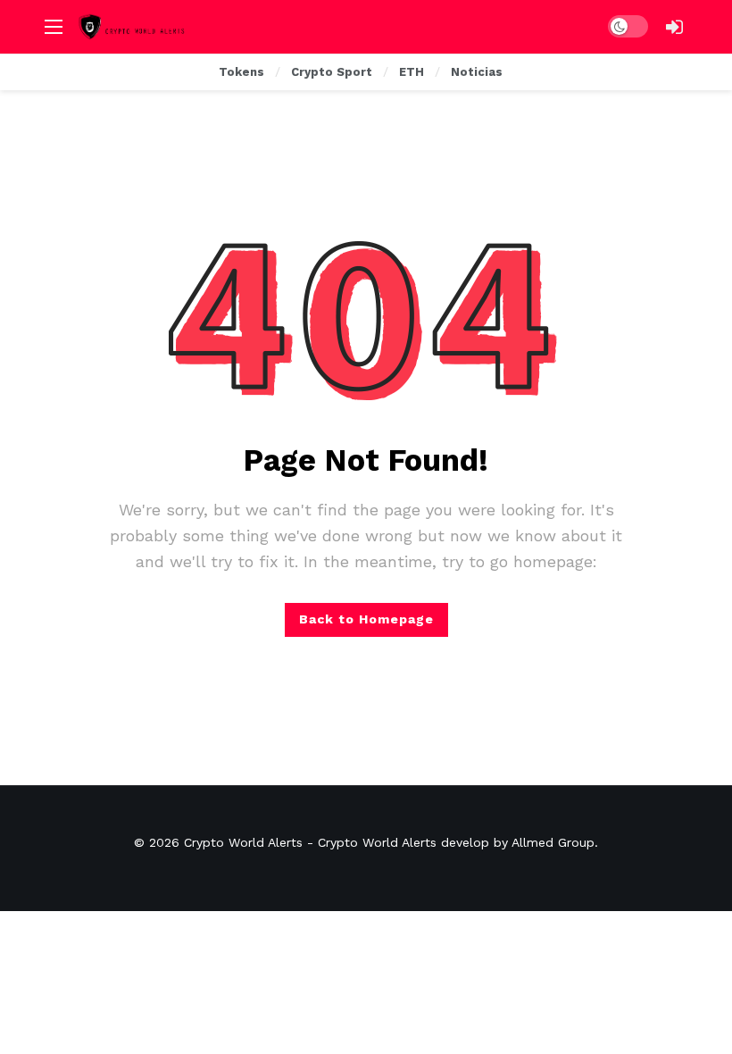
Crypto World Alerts (243, 842)
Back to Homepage (366, 619)
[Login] (674, 26)
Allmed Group (553, 842)
